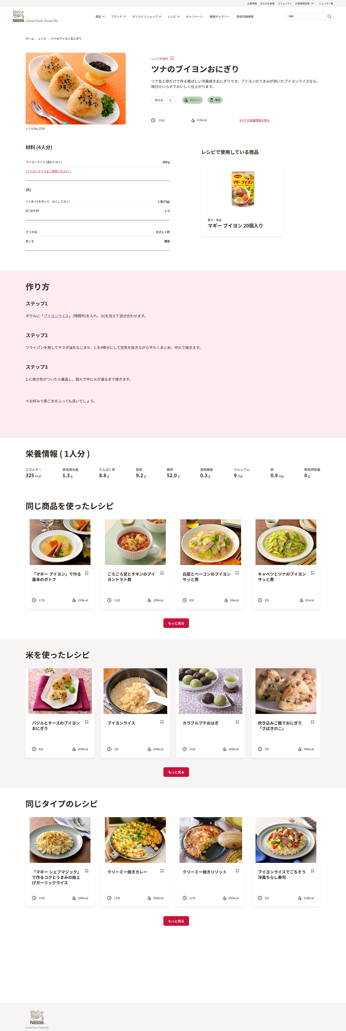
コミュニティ (285, 3)
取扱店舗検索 (245, 16)
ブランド (116, 16)
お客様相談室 (302, 3)
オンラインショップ (145, 16)
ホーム (30, 38)
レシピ (172, 16)
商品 (98, 16)
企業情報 (252, 3)
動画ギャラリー (219, 16)
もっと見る (176, 623)
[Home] (36, 16)
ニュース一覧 (326, 3)
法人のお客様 (267, 3)
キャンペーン (194, 16)
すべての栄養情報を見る (254, 120)
